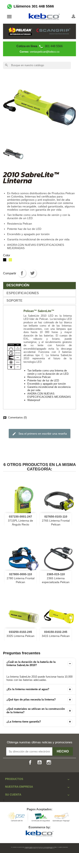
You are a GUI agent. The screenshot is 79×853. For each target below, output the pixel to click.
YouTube (39, 762)
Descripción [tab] (17, 285)
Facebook (30, 762)
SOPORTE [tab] (14, 300)
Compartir (22, 273)
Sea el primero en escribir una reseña (39, 434)
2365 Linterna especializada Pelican (55, 578)
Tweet (32, 273)
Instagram (49, 762)
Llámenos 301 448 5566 (33, 6)
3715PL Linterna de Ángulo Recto (20, 520)
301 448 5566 (39, 46)
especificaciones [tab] (22, 293)
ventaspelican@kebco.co (44, 51)
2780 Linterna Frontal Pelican (20, 578)
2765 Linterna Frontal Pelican (56, 520)
